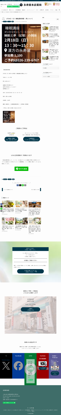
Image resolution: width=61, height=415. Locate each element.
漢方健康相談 (27, 410)
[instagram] (55, 0)
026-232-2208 (19, 4)
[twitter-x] (53, 0)
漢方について (21, 410)
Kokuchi (5, 21)
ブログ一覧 (46, 410)
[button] (18, 185)
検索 (43, 17)
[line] (57, 0)
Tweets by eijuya (6, 360)
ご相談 (32, 411)
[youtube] (58, 0)
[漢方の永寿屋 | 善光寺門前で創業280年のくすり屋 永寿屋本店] (30, 5)
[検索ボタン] (59, 10)
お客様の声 (51, 410)
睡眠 (12, 21)
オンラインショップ (39, 410)
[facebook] (52, 0)
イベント (9, 21)
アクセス (28, 411)
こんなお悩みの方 (15, 410)
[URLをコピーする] (25, 185)
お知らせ (9, 410)
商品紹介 (32, 410)
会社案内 (55, 410)
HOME (5, 410)
